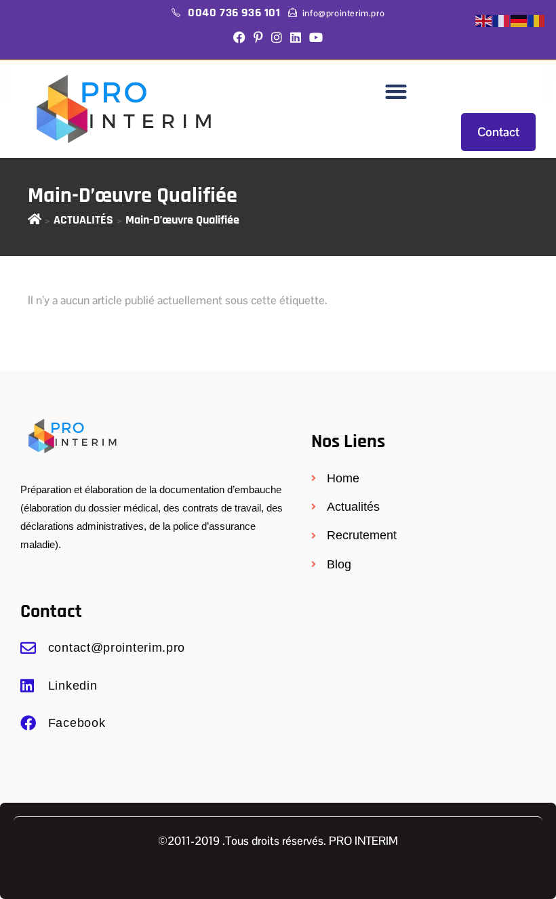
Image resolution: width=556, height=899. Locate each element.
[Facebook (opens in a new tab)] (239, 38)
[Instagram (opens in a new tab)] (276, 38)
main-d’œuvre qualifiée (182, 220)
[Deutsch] (519, 20)
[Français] (502, 20)
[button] (395, 92)
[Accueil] (34, 220)
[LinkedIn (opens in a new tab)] (295, 38)
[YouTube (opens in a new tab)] (316, 38)
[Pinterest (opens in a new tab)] (258, 38)
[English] (484, 20)
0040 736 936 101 (235, 12)
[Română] (537, 20)
